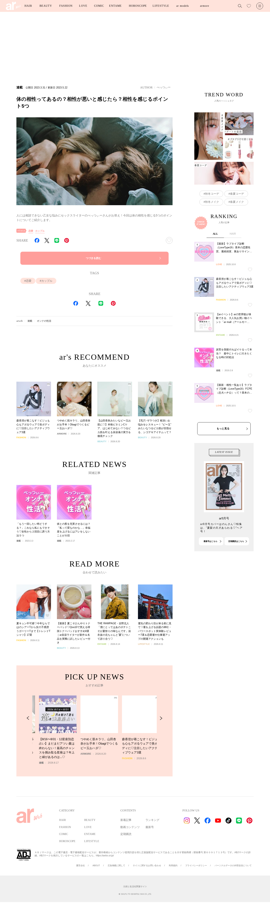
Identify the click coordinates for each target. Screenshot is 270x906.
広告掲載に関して (116, 865)
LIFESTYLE (161, 5)
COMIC (99, 5)
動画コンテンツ (130, 827)
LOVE (83, 5)
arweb (19, 321)
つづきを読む (93, 258)
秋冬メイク (212, 201)
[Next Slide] (161, 718)
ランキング (152, 820)
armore (204, 5)
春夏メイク (237, 201)
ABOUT (96, 865)
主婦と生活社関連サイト (135, 886)
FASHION (65, 5)
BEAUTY (46, 5)
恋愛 (30, 231)
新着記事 (125, 820)
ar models (182, 5)
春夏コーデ (237, 193)
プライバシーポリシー (196, 865)
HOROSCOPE (138, 5)
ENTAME (115, 5)
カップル (40, 231)
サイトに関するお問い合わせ (147, 865)
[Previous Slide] (28, 718)
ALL (215, 233)
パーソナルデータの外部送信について (233, 865)
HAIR (28, 5)
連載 (29, 321)
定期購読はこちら (236, 541)
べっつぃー (164, 87)
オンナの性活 (44, 321)
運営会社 (80, 865)
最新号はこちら (210, 541)
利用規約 (173, 865)
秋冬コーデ (212, 193)
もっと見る (223, 428)
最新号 (149, 827)
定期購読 (125, 834)
